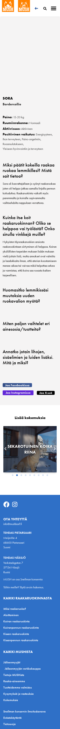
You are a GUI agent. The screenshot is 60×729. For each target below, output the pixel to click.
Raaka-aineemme (14, 681)
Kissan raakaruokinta (16, 634)
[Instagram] (15, 504)
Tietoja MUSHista (13, 675)
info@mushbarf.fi (12, 524)
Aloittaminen (11, 615)
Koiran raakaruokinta (16, 621)
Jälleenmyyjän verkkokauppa (23, 668)
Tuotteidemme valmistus (17, 687)
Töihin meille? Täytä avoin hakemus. (23, 587)
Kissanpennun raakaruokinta (20, 640)
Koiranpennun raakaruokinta (21, 627)
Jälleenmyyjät (11, 662)
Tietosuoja (9, 724)
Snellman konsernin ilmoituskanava (24, 711)
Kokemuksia (10, 700)
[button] (53, 8)
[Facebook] (6, 504)
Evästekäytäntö (12, 717)
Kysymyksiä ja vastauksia (18, 694)
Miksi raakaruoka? (14, 609)
